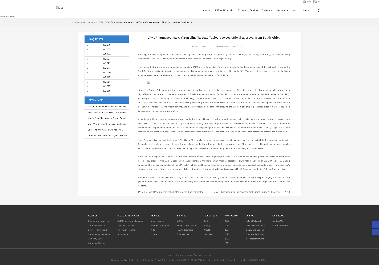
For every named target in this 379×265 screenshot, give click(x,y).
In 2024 (99, 22)
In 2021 (107, 68)
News (90, 22)
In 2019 (107, 77)
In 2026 (107, 45)
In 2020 (107, 72)
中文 (308, 2)
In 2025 (107, 49)
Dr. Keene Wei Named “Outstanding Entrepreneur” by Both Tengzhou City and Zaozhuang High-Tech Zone (103, 131)
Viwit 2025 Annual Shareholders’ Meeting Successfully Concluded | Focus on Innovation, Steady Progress (106, 107)
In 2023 (107, 58)
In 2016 (107, 91)
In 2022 (107, 63)
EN (318, 2)
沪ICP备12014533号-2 (186, 255)
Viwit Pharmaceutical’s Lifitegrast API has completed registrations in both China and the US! (176, 193)
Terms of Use (205, 255)
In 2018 (107, 81)
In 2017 (107, 86)
